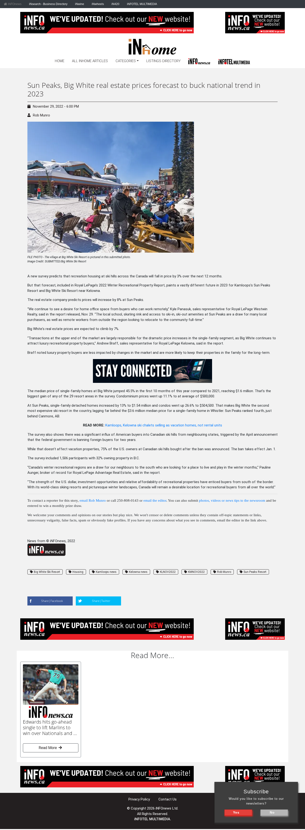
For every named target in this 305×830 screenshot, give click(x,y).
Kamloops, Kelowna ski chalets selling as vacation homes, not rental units (163, 425)
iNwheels (98, 4)
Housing (77, 572)
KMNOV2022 (196, 572)
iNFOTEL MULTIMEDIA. (152, 819)
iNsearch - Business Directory (48, 4)
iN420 (115, 4)
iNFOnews (14, 4)
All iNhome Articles (90, 61)
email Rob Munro (93, 500)
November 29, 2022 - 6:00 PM (56, 106)
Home (59, 61)
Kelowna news (138, 572)
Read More (48, 747)
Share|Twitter (101, 601)
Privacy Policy (139, 799)
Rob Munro (41, 115)
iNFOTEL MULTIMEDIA (142, 4)
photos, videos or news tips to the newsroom (232, 500)
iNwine (79, 4)
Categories (126, 61)
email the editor (154, 500)
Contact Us (167, 799)
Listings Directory (163, 61)
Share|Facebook (52, 601)
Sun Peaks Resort (255, 572)
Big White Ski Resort (47, 572)
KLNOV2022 (168, 572)
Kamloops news (106, 572)
